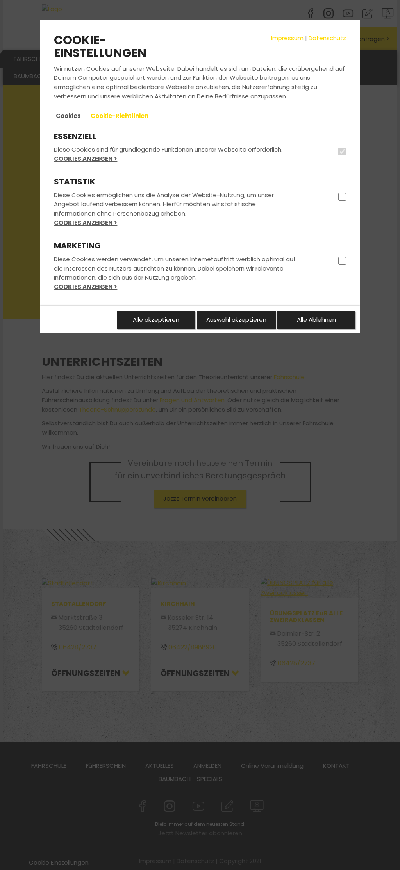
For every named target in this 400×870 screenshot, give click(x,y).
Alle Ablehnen (316, 320)
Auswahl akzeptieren (236, 320)
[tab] (68, 116)
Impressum (287, 38)
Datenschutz (327, 38)
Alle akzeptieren (156, 320)
